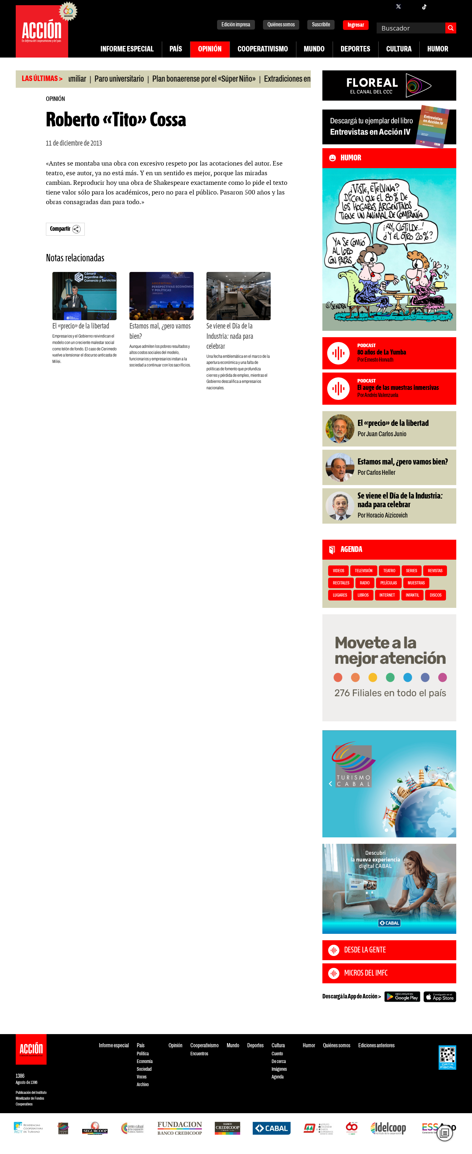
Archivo (143, 1084)
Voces (141, 1077)
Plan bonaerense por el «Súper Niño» (178, 79)
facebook (385, 6)
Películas (388, 583)
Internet (387, 595)
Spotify (450, 6)
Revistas (435, 571)
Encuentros (199, 1053)
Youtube (437, 6)
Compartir (60, 229)
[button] (386, 830)
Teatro (389, 571)
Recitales (341, 583)
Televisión (363, 571)
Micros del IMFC (366, 973)
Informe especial (127, 49)
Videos (338, 571)
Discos (435, 595)
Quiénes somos (281, 25)
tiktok (424, 6)
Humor (437, 49)
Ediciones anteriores (376, 1046)
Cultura (399, 49)
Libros (363, 595)
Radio (365, 583)
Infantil (412, 595)
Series (411, 571)
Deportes (355, 49)
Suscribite (321, 25)
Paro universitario (93, 79)
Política (143, 1053)
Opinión (210, 49)
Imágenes (279, 1069)
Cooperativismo (263, 49)
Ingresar (356, 25)
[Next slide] (448, 784)
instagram (411, 6)
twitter (398, 6)
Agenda (278, 1077)
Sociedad (144, 1069)
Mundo (314, 49)
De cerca (279, 1061)
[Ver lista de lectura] (444, 1133)
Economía (145, 1061)
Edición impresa (236, 25)
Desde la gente (365, 950)
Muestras (416, 583)
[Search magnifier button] (450, 28)
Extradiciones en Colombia (275, 79)
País (176, 49)
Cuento (277, 1053)
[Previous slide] (330, 784)
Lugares (340, 595)
